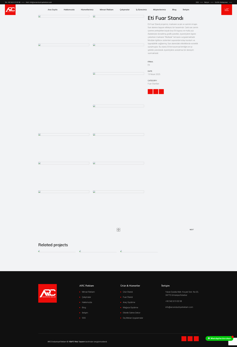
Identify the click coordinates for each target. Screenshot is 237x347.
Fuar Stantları (153, 84)
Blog (84, 307)
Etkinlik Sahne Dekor (131, 313)
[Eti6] (118, 84)
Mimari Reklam (88, 292)
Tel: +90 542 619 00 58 (12, 2)
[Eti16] (63, 202)
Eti (149, 65)
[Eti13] (118, 145)
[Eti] (63, 27)
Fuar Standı (128, 297)
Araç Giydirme (129, 302)
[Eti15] (118, 174)
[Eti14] (63, 174)
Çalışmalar (86, 297)
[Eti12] (63, 145)
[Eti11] (118, 117)
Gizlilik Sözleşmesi (221, 2)
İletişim (206, 2)
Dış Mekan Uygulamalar (133, 318)
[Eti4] (118, 56)
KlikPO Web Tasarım (77, 342)
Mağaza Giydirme (130, 307)
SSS (197, 2)
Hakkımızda (87, 302)
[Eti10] (118, 202)
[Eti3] (63, 56)
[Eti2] (118, 27)
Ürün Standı (128, 292)
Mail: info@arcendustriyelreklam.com (39, 2)
